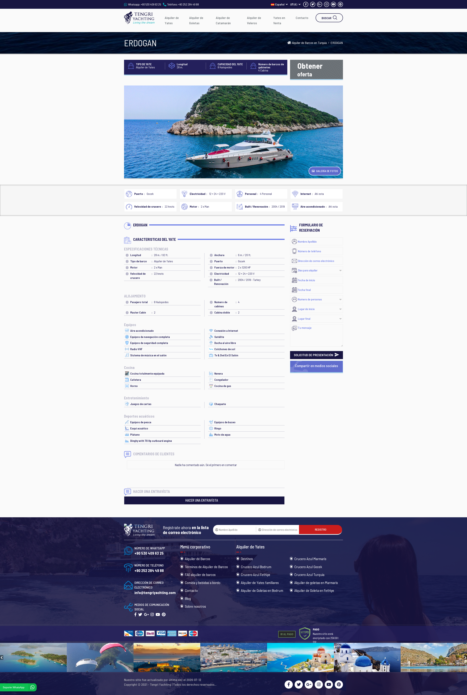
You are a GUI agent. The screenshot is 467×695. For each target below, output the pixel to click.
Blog (188, 598)
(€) (295, 4)
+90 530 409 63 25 (151, 4)
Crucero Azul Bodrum (256, 566)
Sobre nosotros (195, 606)
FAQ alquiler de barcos (200, 574)
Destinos (247, 558)
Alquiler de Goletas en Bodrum (262, 590)
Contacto (302, 18)
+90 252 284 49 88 (188, 4)
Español (280, 4)
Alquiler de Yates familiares (260, 582)
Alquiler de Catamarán (223, 20)
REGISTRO (320, 529)
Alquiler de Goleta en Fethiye (314, 590)
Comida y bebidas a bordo (202, 582)
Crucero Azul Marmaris (310, 558)
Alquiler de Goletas (196, 20)
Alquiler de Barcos (197, 558)
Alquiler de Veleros (254, 20)
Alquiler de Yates (172, 20)
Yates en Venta (279, 20)
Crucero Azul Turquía (309, 574)
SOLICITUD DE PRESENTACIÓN (314, 355)
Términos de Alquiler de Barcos (206, 566)
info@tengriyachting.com (155, 592)
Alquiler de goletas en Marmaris (316, 582)
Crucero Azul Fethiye (255, 574)
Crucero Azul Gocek (308, 566)
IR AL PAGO (286, 634)
